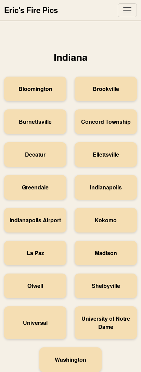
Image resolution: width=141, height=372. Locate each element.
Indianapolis (106, 187)
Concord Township (106, 121)
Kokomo (106, 220)
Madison (106, 253)
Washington (70, 359)
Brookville (106, 89)
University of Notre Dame (105, 323)
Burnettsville (35, 121)
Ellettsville (106, 154)
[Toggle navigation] (127, 10)
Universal (35, 323)
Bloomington (35, 89)
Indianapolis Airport (35, 220)
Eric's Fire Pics (31, 9)
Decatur (35, 154)
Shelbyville (106, 286)
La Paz (35, 253)
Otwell (35, 286)
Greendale (35, 187)
